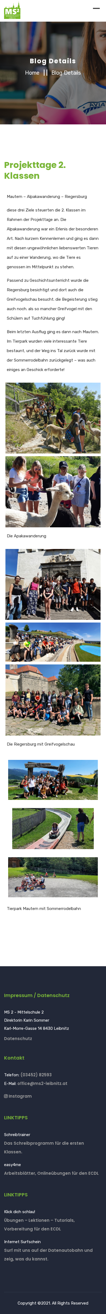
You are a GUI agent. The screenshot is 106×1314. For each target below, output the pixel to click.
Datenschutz (18, 1038)
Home (33, 72)
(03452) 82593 (36, 1075)
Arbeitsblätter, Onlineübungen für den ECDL (51, 1173)
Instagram (20, 1096)
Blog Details (66, 72)
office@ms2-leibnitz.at (42, 1083)
